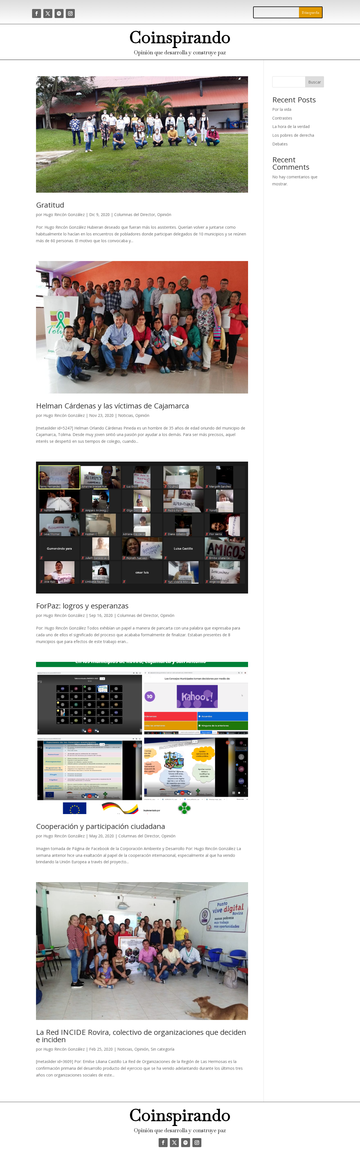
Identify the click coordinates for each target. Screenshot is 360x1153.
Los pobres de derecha (293, 135)
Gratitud (50, 205)
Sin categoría (162, 1049)
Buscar (314, 82)
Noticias (125, 415)
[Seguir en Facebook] (36, 13)
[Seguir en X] (47, 13)
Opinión (164, 214)
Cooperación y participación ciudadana (100, 826)
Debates (280, 144)
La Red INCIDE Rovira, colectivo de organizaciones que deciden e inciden (141, 1035)
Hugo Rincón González (64, 214)
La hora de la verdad (291, 126)
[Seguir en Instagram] (70, 13)
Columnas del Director (134, 214)
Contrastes (282, 118)
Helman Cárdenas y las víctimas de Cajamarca (112, 406)
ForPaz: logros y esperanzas (82, 606)
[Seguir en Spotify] (59, 13)
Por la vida (281, 109)
